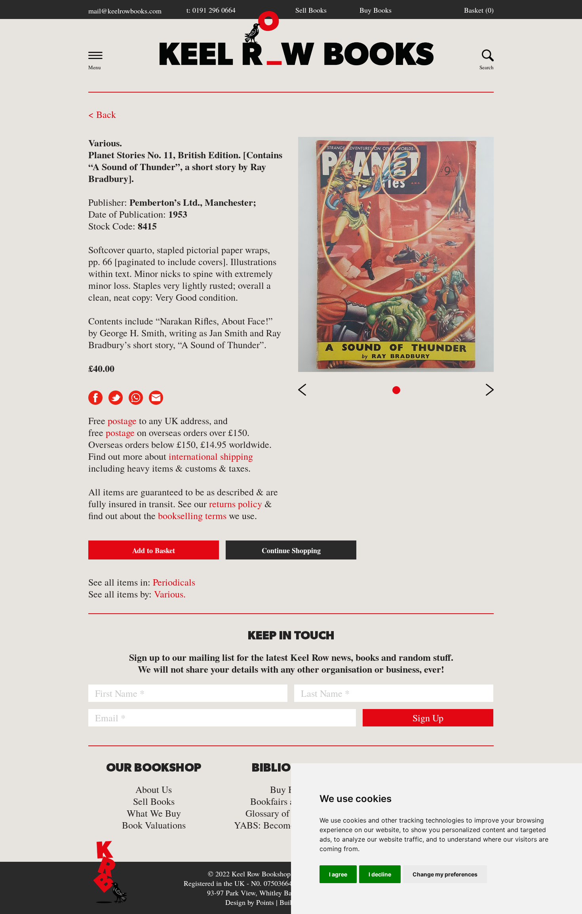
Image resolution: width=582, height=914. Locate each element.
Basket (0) (479, 10)
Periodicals (174, 582)
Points (265, 902)
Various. (170, 594)
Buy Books (375, 10)
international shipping (211, 456)
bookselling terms (192, 515)
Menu (94, 67)
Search (486, 67)
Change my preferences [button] (445, 874)
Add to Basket (153, 550)
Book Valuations (154, 825)
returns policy (235, 503)
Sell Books (311, 10)
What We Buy (154, 813)
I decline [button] (380, 874)
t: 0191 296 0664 (211, 10)
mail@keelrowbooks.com (125, 10)
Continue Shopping (291, 550)
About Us (153, 789)
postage (122, 420)
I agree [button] (338, 874)
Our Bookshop (154, 768)
